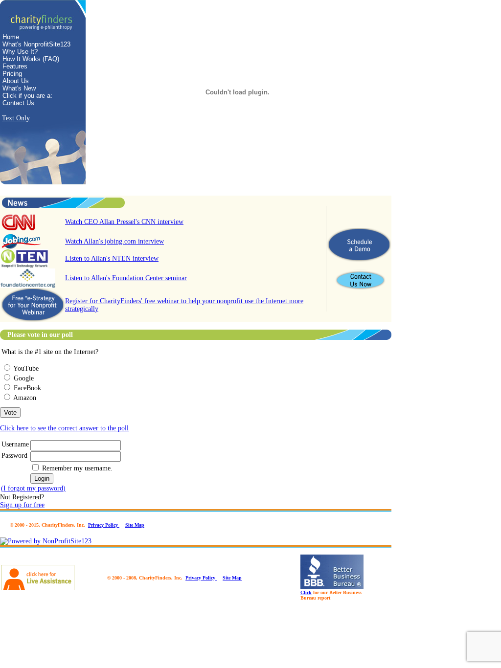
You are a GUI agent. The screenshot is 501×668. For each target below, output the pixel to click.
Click (306, 592)
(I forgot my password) (33, 488)
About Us (15, 81)
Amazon (24, 397)
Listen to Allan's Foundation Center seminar (126, 278)
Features (14, 66)
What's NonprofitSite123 (36, 44)
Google (24, 378)
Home (10, 37)
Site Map (134, 525)
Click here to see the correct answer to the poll (64, 428)
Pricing (12, 73)
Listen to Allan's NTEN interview (112, 258)
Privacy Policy (103, 525)
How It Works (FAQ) (30, 59)
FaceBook (27, 388)
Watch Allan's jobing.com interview (114, 241)
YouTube (26, 368)
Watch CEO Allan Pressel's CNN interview (124, 221)
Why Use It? (20, 51)
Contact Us (18, 103)
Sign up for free (22, 505)
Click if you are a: (27, 95)
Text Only (16, 118)
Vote (10, 412)
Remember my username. (77, 468)
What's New (19, 88)
